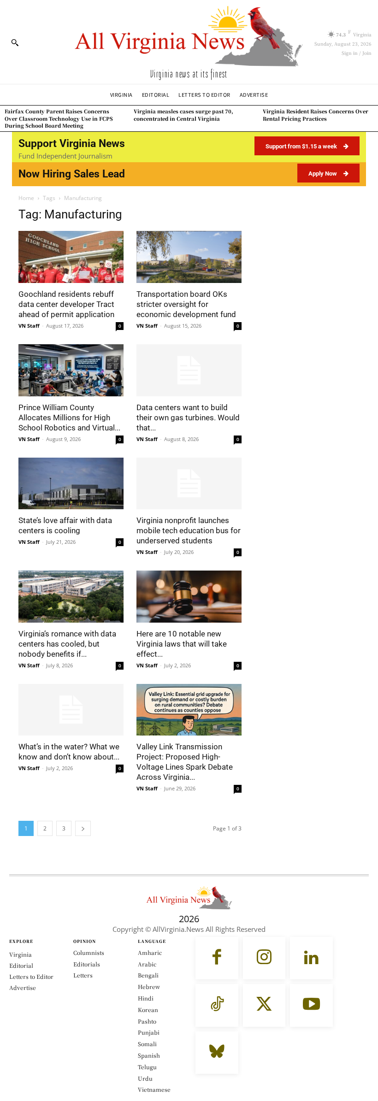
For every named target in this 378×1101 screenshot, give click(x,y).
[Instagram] (264, 958)
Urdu (145, 1078)
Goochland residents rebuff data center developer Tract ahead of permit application (66, 304)
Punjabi (148, 1032)
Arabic (147, 964)
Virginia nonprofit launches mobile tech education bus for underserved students (188, 530)
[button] (14, 42)
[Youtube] (311, 1005)
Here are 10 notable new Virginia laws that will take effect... (181, 644)
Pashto (147, 1021)
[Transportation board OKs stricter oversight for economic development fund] (189, 257)
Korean (148, 1009)
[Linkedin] (311, 958)
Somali (147, 1044)
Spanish (149, 1055)
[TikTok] (216, 1005)
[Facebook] (216, 958)
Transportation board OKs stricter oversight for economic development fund (186, 304)
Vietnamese (154, 1089)
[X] (264, 1005)
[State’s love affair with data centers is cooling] (71, 484)
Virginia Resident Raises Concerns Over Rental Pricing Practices (315, 114)
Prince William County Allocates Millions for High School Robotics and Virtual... (69, 417)
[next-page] (83, 828)
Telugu (147, 1067)
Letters (83, 975)
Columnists (88, 952)
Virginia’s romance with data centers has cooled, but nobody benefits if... (67, 644)
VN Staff (29, 325)
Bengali (148, 975)
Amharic (150, 952)
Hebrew (149, 986)
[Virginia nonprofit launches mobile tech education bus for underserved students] (189, 484)
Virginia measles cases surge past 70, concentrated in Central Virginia (183, 114)
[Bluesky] (216, 1052)
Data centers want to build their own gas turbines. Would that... (188, 417)
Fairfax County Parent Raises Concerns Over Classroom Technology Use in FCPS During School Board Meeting (59, 118)
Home (26, 198)
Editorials (86, 964)
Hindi (146, 998)
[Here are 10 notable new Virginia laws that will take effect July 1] (189, 597)
